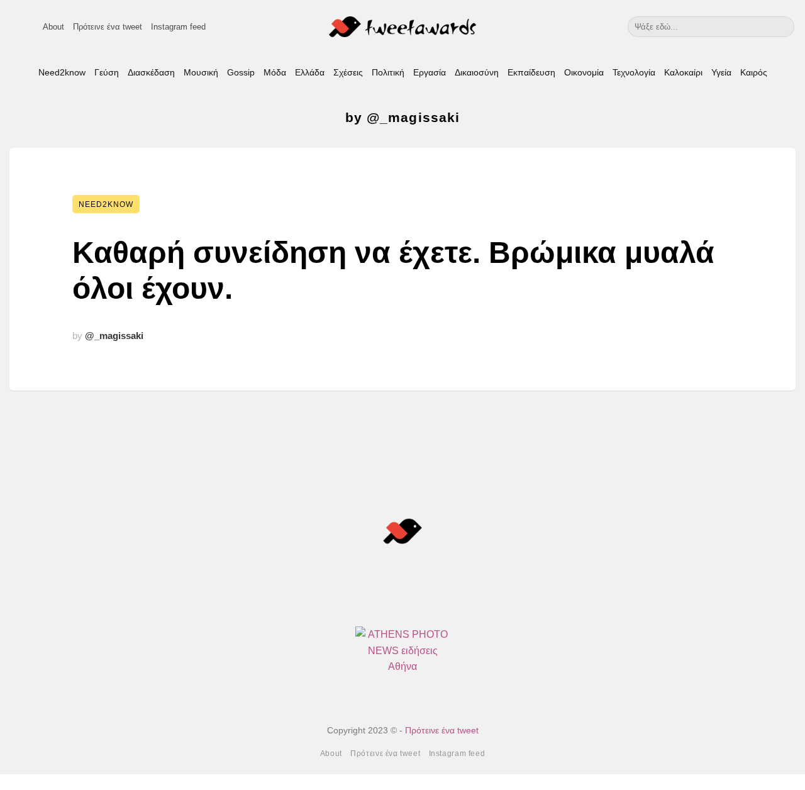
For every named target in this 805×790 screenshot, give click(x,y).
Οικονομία (584, 72)
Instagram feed (178, 26)
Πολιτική (388, 72)
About (53, 26)
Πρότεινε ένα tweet (107, 26)
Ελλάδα (310, 72)
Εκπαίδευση (531, 72)
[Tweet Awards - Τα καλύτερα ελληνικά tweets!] (403, 27)
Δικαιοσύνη (477, 72)
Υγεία (721, 72)
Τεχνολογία (634, 72)
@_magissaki (114, 335)
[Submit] (782, 26)
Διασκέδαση (151, 72)
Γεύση (106, 72)
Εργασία (429, 72)
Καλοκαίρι (683, 72)
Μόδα (275, 72)
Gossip (241, 72)
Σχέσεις (348, 72)
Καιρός (753, 72)
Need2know (62, 72)
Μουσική (201, 72)
